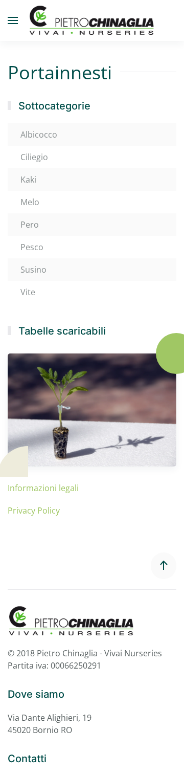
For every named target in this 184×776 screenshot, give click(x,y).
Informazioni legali (43, 488)
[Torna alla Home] (92, 20)
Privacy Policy (34, 510)
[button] (13, 20)
